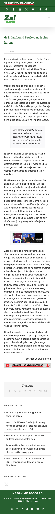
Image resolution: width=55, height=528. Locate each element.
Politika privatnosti (30, 501)
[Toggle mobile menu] (49, 16)
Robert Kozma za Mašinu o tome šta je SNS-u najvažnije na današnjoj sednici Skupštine (25, 462)
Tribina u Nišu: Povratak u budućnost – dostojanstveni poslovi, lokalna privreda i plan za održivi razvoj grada (26, 449)
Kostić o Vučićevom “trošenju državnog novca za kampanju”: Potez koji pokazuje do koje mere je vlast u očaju (26, 426)
